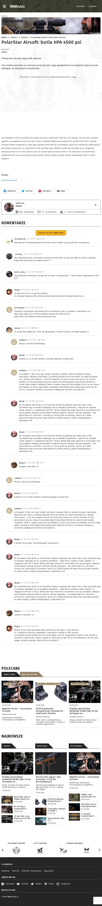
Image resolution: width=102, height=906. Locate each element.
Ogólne (24, 37)
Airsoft (14, 37)
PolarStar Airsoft (9, 180)
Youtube (25, 884)
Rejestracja (80, 6)
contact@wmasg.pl (10, 897)
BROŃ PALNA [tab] (42, 746)
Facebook (9, 884)
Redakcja (5, 871)
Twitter (38, 884)
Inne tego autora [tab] (29, 674)
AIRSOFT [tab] (6, 746)
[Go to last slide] (2, 850)
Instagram (65, 884)
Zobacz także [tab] (9, 674)
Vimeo (51, 884)
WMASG (4, 37)
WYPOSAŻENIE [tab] (76, 746)
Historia (15, 871)
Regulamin (49, 871)
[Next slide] (99, 850)
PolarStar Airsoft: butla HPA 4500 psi (48, 37)
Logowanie (93, 6)
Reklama (4, 16)
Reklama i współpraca (32, 871)
